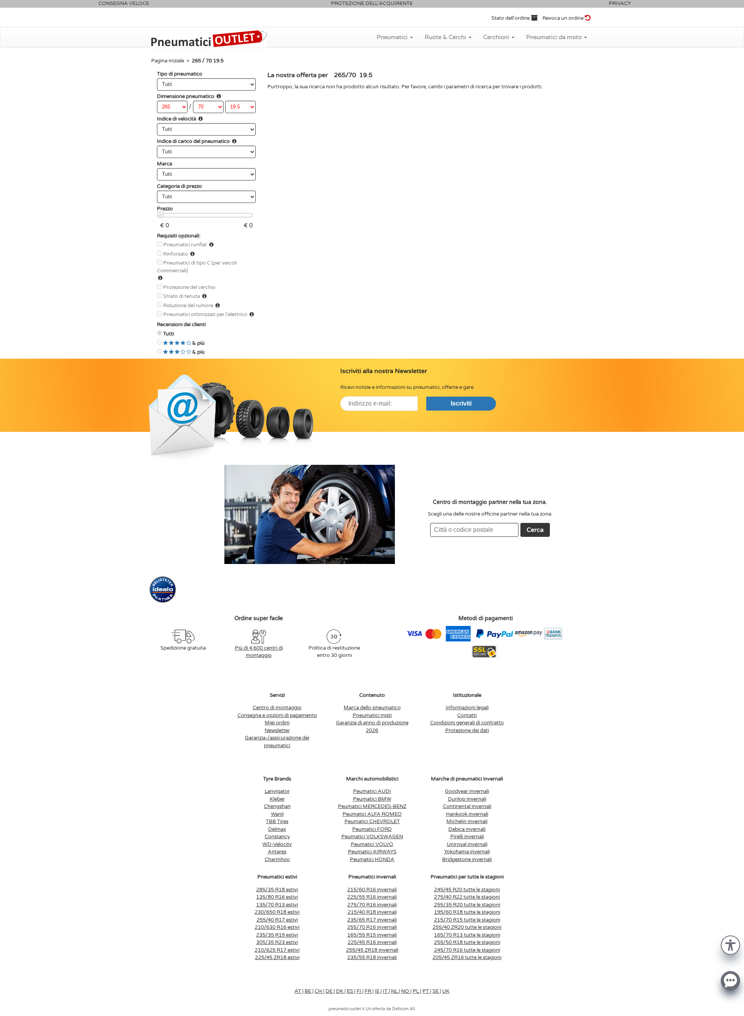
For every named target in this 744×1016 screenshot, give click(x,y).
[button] (730, 945)
